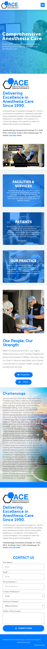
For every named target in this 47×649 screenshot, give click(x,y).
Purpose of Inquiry (10, 601)
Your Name (7, 562)
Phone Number (9, 582)
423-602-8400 (15, 135)
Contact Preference (11, 592)
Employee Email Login (23, 642)
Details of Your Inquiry (12, 611)
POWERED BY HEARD (39, 645)
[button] (43, 5)
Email (5, 572)
